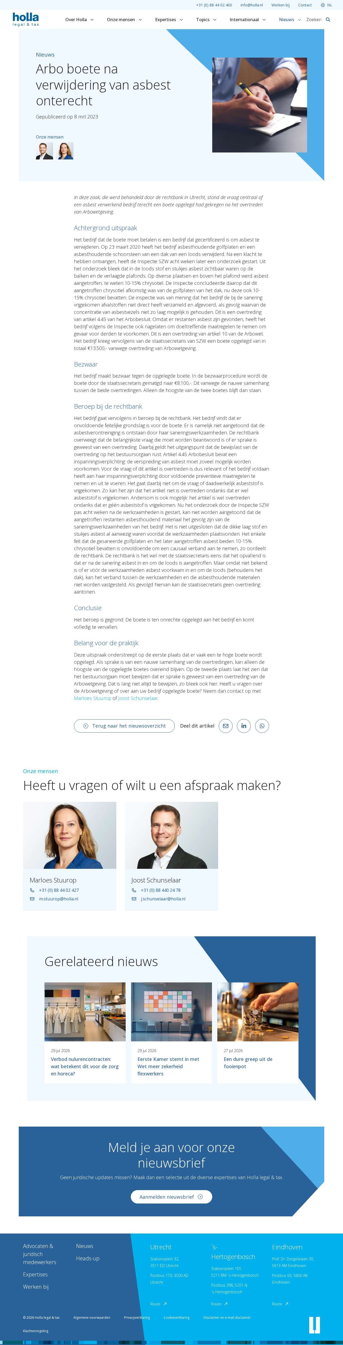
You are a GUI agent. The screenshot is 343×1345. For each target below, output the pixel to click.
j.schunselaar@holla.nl (163, 899)
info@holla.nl (252, 5)
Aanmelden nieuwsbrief (167, 1197)
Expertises (166, 20)
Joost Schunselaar (138, 698)
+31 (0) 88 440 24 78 (161, 890)
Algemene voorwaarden (91, 1317)
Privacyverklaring (137, 1317)
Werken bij (280, 5)
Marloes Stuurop (92, 698)
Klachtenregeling (35, 1331)
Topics (203, 20)
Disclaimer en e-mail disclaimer (227, 1317)
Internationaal (245, 20)
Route (155, 1303)
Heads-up (87, 1258)
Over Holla (76, 20)
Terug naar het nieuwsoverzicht (129, 725)
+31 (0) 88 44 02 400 (214, 5)
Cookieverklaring (176, 1317)
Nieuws (287, 20)
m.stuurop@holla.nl (58, 899)
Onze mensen (121, 20)
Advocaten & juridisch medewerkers (39, 1254)
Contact (305, 5)
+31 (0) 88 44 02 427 (59, 890)
